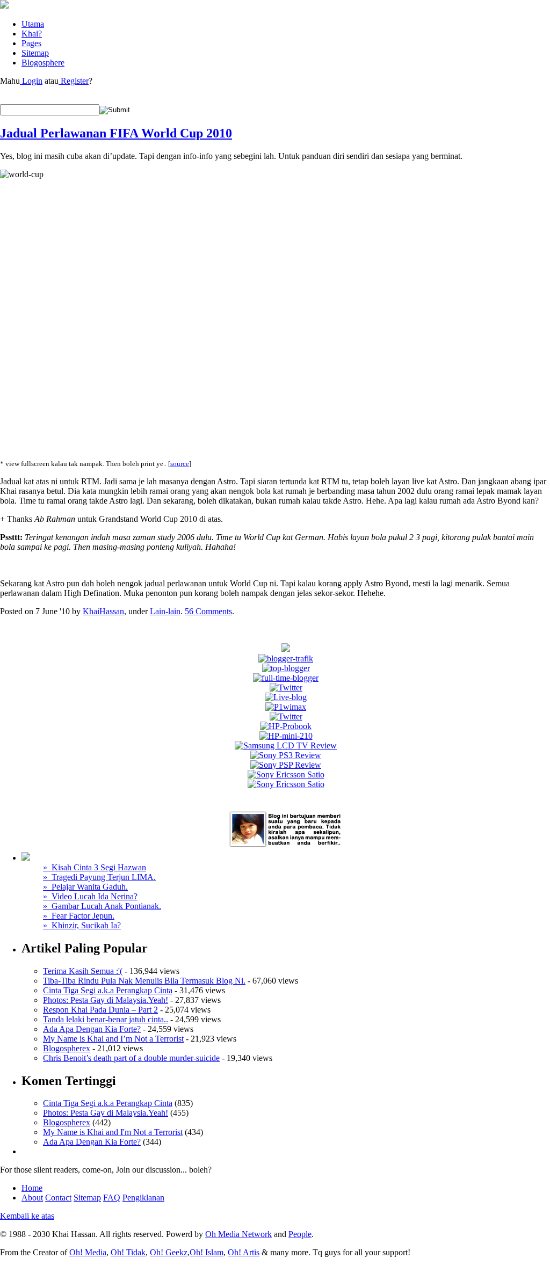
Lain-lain (165, 611)
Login (31, 80)
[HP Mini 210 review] (286, 735)
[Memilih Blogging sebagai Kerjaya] (286, 677)
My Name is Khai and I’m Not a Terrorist (113, 1038)
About (32, 1197)
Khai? (31, 33)
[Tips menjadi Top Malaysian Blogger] (286, 668)
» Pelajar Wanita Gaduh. (85, 886)
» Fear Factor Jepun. (78, 915)
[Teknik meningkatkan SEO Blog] (285, 658)
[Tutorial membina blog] (286, 687)
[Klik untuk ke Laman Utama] (4, 5)
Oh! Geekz (168, 1252)
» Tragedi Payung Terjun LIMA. (99, 877)
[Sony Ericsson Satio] (286, 774)
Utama (32, 23)
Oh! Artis (243, 1252)
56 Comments (208, 611)
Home (31, 1187)
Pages (31, 43)
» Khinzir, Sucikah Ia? (82, 925)
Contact (58, 1197)
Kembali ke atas (27, 1215)
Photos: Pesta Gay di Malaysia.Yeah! (105, 1000)
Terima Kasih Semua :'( (82, 971)
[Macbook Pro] (286, 784)
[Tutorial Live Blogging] (286, 697)
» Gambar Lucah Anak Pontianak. (102, 906)
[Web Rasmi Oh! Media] (285, 648)
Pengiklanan (143, 1197)
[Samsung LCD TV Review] (286, 745)
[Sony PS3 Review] (285, 755)
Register (74, 80)
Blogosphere (42, 62)
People (300, 1234)
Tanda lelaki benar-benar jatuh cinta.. (105, 1019)
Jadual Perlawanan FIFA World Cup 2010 (116, 133)
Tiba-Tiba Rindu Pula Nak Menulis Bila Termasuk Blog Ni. (144, 980)
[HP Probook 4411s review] (286, 726)
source (179, 464)
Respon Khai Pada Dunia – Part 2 (100, 1009)
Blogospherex (66, 1048)
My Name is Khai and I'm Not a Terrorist (113, 1132)
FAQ (111, 1197)
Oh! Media (87, 1252)
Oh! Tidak (128, 1252)
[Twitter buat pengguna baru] (286, 716)
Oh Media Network (238, 1234)
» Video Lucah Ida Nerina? (90, 896)
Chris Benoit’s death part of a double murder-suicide (131, 1058)
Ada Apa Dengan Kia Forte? (92, 1029)
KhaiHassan (103, 611)
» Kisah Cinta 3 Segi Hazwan (94, 867)
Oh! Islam (206, 1252)
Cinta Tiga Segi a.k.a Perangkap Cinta (107, 990)
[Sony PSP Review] (285, 764)
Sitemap (35, 52)
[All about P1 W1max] (285, 706)
